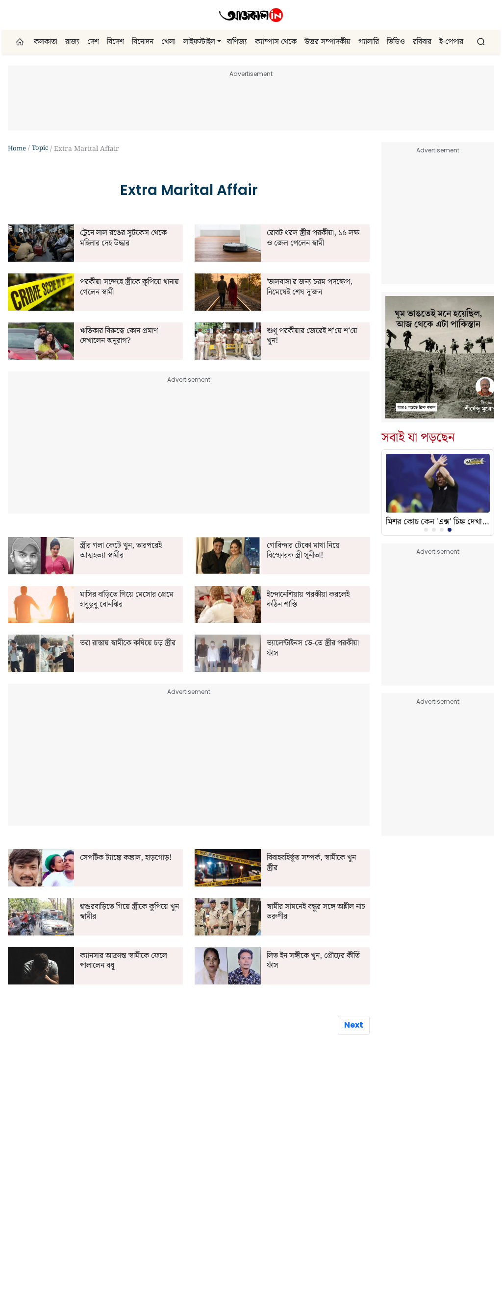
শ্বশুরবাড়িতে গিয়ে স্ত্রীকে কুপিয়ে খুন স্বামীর (129, 912)
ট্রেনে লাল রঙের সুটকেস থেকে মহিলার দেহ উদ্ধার (123, 238)
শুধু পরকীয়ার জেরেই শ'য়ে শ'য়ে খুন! (312, 336)
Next (353, 1025)
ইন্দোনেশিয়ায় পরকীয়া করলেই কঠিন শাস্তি (308, 600)
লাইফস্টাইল (199, 42)
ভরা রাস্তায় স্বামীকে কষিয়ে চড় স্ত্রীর (128, 643)
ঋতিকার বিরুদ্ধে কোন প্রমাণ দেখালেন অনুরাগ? (119, 336)
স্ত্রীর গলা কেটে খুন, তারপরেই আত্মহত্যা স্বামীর (121, 551)
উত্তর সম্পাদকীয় (327, 42)
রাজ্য (72, 42)
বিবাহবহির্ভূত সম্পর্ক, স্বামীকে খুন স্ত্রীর (311, 863)
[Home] (251, 15)
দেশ (93, 42)
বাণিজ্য (237, 42)
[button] (219, 42)
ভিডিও (396, 42)
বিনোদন (142, 42)
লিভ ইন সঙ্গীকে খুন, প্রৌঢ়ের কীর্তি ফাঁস (313, 961)
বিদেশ (115, 42)
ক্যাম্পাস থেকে (276, 42)
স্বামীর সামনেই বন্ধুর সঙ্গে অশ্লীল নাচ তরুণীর (316, 912)
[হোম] (21, 42)
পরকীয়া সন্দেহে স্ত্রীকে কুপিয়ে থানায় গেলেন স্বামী (129, 287)
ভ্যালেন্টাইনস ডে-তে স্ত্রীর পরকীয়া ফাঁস (313, 649)
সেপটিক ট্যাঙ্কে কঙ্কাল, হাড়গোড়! (126, 858)
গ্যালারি (368, 42)
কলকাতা (45, 42)
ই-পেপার (451, 42)
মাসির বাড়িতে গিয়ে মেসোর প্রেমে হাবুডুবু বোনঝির (127, 600)
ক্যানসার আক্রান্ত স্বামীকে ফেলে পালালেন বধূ (123, 961)
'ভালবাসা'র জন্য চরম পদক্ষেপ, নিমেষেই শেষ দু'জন (309, 287)
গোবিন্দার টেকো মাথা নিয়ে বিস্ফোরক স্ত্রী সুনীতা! (303, 551)
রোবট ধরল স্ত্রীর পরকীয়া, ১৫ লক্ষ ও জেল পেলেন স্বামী (313, 238)
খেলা (168, 42)
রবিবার (422, 42)
